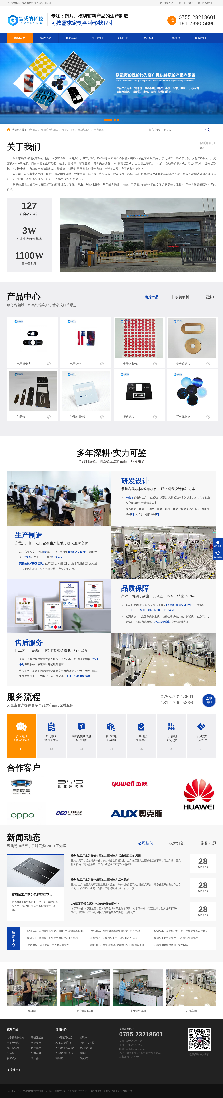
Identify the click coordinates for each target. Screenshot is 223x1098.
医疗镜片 (36, 1048)
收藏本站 (168, 3)
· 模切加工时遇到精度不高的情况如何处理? (175, 938)
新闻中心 (123, 38)
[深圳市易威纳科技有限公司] (25, 20)
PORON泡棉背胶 (64, 1053)
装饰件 (35, 1058)
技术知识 (177, 843)
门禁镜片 (12, 1053)
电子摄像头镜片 (15, 1037)
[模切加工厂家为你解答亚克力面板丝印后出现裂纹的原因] (35, 871)
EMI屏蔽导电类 (63, 1037)
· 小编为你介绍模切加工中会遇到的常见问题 (113, 938)
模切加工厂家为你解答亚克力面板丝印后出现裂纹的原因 (51, 894)
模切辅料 (71, 38)
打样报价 (188, 3)
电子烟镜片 (13, 1043)
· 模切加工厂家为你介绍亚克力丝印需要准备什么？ (180, 931)
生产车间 (148, 38)
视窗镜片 (12, 1058)
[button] (105, 120)
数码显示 (36, 1043)
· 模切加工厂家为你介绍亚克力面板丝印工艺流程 (51, 938)
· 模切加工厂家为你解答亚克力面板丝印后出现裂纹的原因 (55, 931)
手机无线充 (37, 1037)
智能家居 (36, 1053)
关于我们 (97, 38)
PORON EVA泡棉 (64, 1048)
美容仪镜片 (13, 1048)
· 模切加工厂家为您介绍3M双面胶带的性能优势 (114, 931)
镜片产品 (45, 38)
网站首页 (19, 38)
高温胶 (59, 1058)
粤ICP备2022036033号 (122, 1091)
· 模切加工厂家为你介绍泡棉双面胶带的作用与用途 (116, 945)
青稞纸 (83, 1053)
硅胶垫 (83, 1037)
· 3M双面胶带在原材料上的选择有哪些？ (47, 945)
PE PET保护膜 (63, 1043)
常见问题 (208, 843)
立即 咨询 (209, 700)
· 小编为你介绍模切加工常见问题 (170, 945)
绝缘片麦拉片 (87, 1043)
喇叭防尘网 (86, 1048)
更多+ (210, 297)
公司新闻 (145, 843)
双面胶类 (84, 1058)
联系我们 (207, 3)
